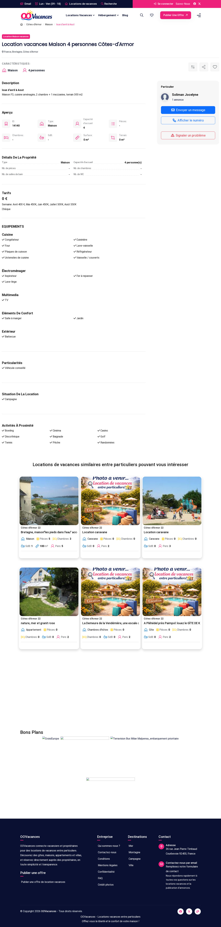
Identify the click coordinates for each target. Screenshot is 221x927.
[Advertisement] (110, 691)
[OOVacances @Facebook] (194, 4)
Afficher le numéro (190, 120)
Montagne (134, 852)
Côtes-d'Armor (34, 24)
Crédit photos (105, 884)
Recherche (110, 3)
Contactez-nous (106, 852)
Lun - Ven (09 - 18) (50, 3)
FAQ (100, 878)
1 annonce (178, 99)
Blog (125, 15)
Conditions (103, 858)
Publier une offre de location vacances (42, 881)
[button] (152, 15)
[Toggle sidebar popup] (198, 15)
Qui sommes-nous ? (108, 845)
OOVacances (48, 911)
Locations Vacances (79, 15)
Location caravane (94, 532)
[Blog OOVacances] (198, 911)
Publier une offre (173, 15)
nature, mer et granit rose (38, 623)
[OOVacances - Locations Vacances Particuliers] (21, 24)
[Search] (141, 15)
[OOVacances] (36, 15)
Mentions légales (107, 865)
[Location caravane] (110, 501)
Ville (130, 865)
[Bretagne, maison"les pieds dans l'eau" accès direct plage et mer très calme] (49, 501)
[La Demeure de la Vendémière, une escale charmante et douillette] (110, 592)
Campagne (134, 858)
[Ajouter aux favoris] (215, 67)
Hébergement (107, 15)
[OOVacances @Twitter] (199, 4)
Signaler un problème (190, 135)
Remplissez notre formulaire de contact (182, 869)
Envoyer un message (190, 110)
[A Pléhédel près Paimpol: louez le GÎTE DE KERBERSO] (172, 592)
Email (27, 3)
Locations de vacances (83, 3)
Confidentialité (106, 871)
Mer (130, 845)
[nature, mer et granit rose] (49, 592)
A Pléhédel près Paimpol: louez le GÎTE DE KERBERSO (178, 623)
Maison (49, 24)
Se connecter (165, 3)
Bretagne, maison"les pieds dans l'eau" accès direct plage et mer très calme (71, 532)
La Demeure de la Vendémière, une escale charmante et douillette (125, 623)
